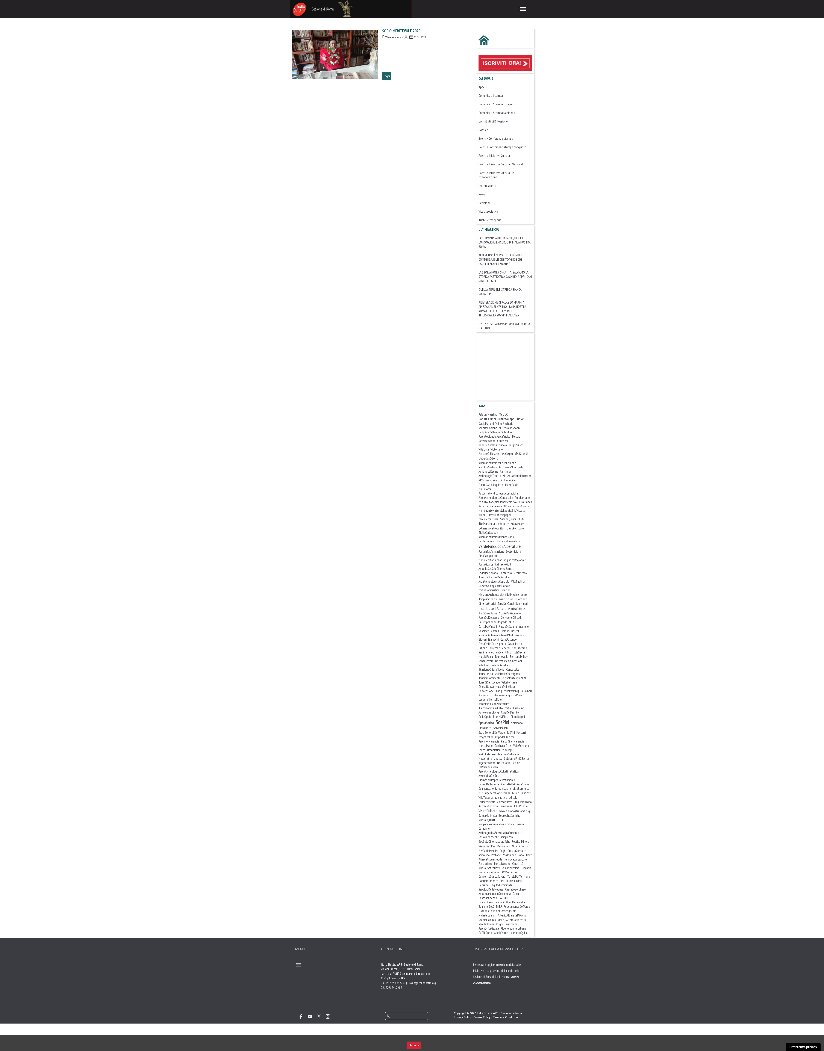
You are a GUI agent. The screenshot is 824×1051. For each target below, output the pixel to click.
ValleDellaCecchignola (508, 674)
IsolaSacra (519, 652)
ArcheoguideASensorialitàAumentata (500, 833)
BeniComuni (523, 506)
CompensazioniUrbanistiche (495, 788)
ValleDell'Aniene (488, 428)
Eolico (482, 750)
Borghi (499, 924)
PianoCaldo (511, 485)
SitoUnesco (520, 573)
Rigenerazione (487, 763)
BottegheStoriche (509, 815)
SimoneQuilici (508, 519)
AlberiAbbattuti (521, 846)
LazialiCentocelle (489, 837)
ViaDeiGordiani (502, 577)
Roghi (503, 850)
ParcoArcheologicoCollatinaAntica (499, 771)
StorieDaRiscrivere (510, 613)
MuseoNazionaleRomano (517, 476)
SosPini (502, 722)
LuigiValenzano (523, 802)
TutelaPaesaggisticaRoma (507, 695)
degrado (502, 622)
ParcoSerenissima (488, 519)
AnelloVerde (501, 933)
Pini (502, 881)
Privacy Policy (462, 1017)
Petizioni (484, 203)
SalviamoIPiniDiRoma (516, 758)
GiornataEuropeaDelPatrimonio (497, 780)
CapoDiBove (525, 855)
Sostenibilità (513, 551)
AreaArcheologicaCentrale (494, 581)
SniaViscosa (517, 524)
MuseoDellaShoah (509, 428)
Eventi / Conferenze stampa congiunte (502, 147)
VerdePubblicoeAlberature (494, 704)
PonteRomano (502, 864)
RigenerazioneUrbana (497, 793)
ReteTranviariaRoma (490, 506)
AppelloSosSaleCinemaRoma (495, 568)
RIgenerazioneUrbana (513, 928)
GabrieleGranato (488, 881)
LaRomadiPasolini (488, 767)
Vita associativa (394, 37)
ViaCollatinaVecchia (490, 754)
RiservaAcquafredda (490, 859)
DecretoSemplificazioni (508, 661)
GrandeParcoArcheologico (500, 480)
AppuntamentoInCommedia (495, 894)
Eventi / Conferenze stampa (496, 138)
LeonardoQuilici (519, 933)
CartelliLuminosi (500, 631)
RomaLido (484, 855)
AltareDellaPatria (516, 920)
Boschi (515, 631)
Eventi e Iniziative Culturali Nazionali (501, 164)
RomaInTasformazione (491, 551)
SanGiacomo (519, 648)
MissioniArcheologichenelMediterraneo (501, 635)
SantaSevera (486, 661)
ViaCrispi (507, 750)
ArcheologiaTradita (490, 476)
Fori (518, 712)
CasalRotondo (508, 639)
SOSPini (505, 872)
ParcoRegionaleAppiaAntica (494, 436)
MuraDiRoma (486, 657)
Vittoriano (497, 449)
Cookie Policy (482, 1017)
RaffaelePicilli (503, 564)
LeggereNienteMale (490, 699)
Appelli (483, 87)
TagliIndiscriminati (501, 885)
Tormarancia (486, 674)
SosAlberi (484, 631)
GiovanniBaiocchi (489, 639)
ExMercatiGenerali (499, 648)
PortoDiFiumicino (514, 708)
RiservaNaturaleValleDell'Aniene (497, 463)
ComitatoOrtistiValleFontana (511, 746)
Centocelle (512, 669)
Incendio (524, 627)
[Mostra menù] (522, 9)
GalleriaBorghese (489, 872)
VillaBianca (525, 502)
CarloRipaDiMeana (489, 432)
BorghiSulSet (516, 445)
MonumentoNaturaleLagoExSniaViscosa (502, 510)
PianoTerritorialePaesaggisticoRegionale (502, 560)
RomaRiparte (486, 564)
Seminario (517, 723)
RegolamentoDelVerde (517, 906)
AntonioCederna (488, 806)
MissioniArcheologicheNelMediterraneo (503, 594)
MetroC (503, 414)
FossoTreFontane (517, 599)
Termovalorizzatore (515, 859)
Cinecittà (517, 864)
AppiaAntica (486, 722)
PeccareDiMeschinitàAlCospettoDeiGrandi (503, 454)
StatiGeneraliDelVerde (492, 732)
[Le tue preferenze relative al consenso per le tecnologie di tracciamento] (803, 1047)
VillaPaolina (518, 581)
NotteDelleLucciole (508, 763)
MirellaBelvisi (486, 924)
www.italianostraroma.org (514, 811)
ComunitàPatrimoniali (491, 902)
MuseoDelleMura (505, 687)
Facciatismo (485, 864)
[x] (319, 1016)
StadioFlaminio (487, 920)
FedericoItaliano (488, 573)
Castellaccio (515, 644)
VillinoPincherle (504, 424)
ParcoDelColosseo (489, 617)
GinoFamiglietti (488, 556)
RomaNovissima (510, 868)
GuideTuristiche (521, 793)
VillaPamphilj (511, 691)
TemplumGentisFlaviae (492, 599)
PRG (481, 480)
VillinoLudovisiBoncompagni (495, 515)
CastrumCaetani (488, 898)
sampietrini (507, 837)
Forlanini (522, 732)
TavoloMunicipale (513, 467)
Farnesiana (506, 806)
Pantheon (506, 471)
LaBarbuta (503, 524)
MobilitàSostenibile (490, 467)
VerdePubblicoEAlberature (500, 546)
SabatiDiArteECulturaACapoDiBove (501, 418)
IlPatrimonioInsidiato (491, 708)
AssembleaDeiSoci (489, 776)
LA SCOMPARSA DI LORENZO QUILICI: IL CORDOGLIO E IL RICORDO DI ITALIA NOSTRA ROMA (504, 242)
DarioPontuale (515, 528)
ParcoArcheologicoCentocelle (496, 498)
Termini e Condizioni (505, 1017)
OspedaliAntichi (504, 737)
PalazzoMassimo (488, 414)
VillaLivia (484, 449)
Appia (514, 872)
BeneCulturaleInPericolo (493, 445)
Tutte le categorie (490, 220)
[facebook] (301, 1016)
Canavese (503, 441)
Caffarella (506, 573)
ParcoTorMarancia (489, 741)
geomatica (500, 797)
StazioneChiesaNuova (491, 669)
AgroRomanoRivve (489, 712)
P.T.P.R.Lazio (521, 806)
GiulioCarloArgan (488, 533)
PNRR (499, 906)
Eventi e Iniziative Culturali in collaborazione (496, 175)
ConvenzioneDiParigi (491, 691)
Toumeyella (501, 656)
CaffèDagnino (487, 541)
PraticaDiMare (516, 609)
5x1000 (503, 898)
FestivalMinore (520, 841)
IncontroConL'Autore (492, 608)
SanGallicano (511, 754)
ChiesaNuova (486, 687)
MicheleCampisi (487, 915)
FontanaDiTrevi (519, 657)
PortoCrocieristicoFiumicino (494, 590)
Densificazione (487, 441)
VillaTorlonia (486, 797)
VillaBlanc (484, 665)
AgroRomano (522, 497)
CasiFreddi (511, 924)
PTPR (501, 820)
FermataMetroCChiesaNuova (495, 802)
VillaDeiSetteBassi (489, 868)
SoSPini (511, 732)
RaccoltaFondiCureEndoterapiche (498, 493)
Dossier (483, 130)
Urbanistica (494, 750)
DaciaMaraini (486, 424)
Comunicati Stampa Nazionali (497, 112)
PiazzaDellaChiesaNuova (515, 784)
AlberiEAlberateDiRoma (512, 915)
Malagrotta (485, 758)
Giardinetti (485, 728)
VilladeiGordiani (501, 665)
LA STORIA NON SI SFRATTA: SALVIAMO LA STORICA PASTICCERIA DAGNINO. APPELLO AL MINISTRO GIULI (505, 276)
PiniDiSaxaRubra (488, 613)
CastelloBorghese (515, 889)
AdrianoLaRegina (488, 471)
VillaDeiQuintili (487, 820)
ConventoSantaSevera (492, 876)
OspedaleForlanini (489, 911)
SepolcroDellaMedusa (491, 889)
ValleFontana (509, 682)
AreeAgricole (508, 911)
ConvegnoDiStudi (511, 617)
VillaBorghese (521, 788)
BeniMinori (521, 604)
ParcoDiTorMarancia (512, 741)
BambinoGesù (486, 906)
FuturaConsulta (517, 851)
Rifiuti (501, 920)
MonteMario (486, 746)
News (482, 194)
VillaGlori (506, 432)
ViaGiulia (484, 846)
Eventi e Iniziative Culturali (495, 155)
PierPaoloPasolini (488, 851)
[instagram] (328, 1016)
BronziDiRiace (501, 717)
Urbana (483, 648)
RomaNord (484, 695)
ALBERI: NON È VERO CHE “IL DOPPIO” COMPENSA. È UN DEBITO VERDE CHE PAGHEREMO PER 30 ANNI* (501, 259)
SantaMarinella (488, 816)
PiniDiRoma (485, 489)
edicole (513, 797)
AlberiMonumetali (516, 902)
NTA (511, 622)
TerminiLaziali (514, 881)
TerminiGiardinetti (489, 678)
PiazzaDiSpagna (507, 627)
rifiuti (521, 519)
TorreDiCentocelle (489, 682)
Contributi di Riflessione (493, 121)
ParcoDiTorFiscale (489, 928)
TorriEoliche (485, 577)
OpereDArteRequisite (491, 485)
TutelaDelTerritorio (518, 876)
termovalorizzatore (508, 541)
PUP (481, 793)
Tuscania (526, 868)
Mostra (516, 436)
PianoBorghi (518, 717)
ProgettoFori (486, 737)
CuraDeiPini (507, 712)
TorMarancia (487, 523)
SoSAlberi (526, 691)
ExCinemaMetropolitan (492, 528)
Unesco (498, 758)
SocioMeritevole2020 (514, 678)
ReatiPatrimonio (500, 846)
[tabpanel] (498, 982)
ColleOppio (485, 717)
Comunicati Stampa (491, 95)
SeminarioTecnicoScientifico (495, 652)
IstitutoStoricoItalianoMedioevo (498, 502)
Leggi (387, 76)
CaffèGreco (485, 932)
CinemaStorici (487, 603)
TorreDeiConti (505, 603)
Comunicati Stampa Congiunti (497, 104)
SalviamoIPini (500, 728)
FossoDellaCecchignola (492, 643)
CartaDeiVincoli (488, 627)
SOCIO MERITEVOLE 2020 (401, 30)
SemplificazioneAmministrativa (496, 824)
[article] (380, 54)
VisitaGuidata (488, 810)
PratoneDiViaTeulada (503, 855)
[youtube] (310, 1016)
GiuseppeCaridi (487, 622)
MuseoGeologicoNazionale (494, 586)
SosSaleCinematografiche (494, 841)
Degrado (484, 885)
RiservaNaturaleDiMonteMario (496, 537)
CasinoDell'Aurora (489, 784)
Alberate (509, 506)
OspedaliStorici (488, 458)
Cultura (516, 894)
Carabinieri (485, 828)
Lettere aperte (487, 185)
